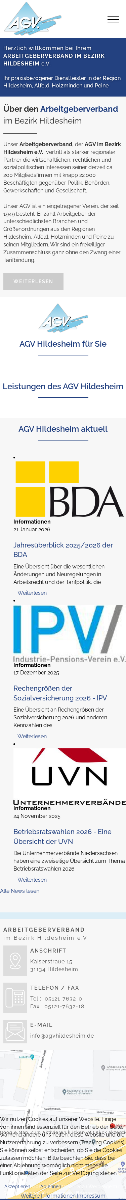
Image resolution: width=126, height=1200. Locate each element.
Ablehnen (50, 1186)
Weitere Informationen (48, 1196)
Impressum (91, 1196)
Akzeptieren (17, 1186)
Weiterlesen (33, 281)
